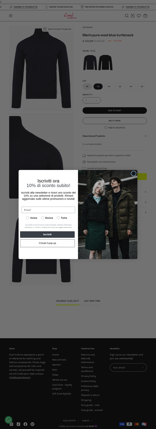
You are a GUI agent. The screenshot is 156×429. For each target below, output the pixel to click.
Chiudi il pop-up (47, 243)
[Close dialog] (133, 173)
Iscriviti (47, 234)
